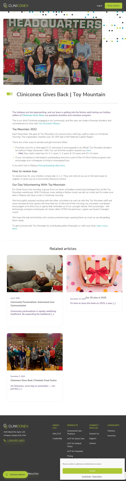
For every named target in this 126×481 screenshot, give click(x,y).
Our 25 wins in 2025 (96, 297)
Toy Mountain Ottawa (49, 123)
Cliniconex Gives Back (33, 115)
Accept (92, 471)
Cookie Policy (86, 477)
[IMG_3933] (35, 334)
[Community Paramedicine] (35, 256)
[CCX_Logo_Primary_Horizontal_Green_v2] (16, 4)
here (89, 150)
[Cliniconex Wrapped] (94, 256)
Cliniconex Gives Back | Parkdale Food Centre (34, 380)
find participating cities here (51, 165)
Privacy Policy (97, 477)
